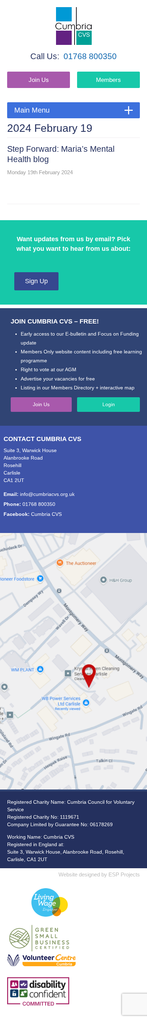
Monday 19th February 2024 (40, 172)
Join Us (39, 79)
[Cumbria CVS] (73, 26)
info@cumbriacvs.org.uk (47, 494)
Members (108, 79)
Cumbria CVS (46, 514)
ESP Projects (124, 874)
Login (108, 404)
